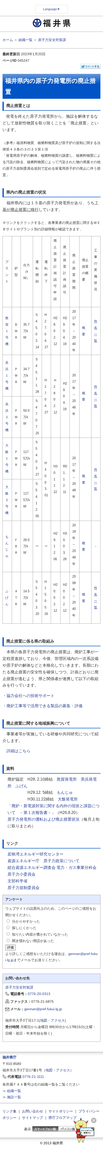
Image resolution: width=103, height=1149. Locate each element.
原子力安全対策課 (52, 40)
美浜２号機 (6, 417)
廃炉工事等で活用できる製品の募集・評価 (44, 706)
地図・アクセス (52, 1020)
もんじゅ (65, 792)
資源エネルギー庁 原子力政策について (44, 861)
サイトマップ (32, 1118)
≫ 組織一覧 (11, 1091)
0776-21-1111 (33, 1077)
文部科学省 (18, 881)
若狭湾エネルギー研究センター (36, 854)
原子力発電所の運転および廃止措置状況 (44, 819)
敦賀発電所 (67, 779)
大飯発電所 (68, 799)
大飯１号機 (6, 458)
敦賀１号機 (6, 331)
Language (51, 9)
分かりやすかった (26, 921)
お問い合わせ (32, 1111)
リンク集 (9, 1111)
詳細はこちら (18, 751)
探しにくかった (24, 928)
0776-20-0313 (39, 994)
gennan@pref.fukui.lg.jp (43, 1009)
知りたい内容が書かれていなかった (40, 934)
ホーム (7, 40)
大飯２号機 (6, 500)
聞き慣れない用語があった (33, 941)
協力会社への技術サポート (30, 696)
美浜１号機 (6, 375)
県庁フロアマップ (62, 1118)
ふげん (6, 597)
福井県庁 (9, 1057)
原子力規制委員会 (24, 888)
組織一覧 (25, 40)
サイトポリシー (60, 1111)
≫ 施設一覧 (11, 1097)
